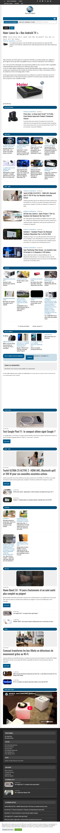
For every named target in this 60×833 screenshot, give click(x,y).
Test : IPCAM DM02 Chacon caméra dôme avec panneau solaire (50, 317)
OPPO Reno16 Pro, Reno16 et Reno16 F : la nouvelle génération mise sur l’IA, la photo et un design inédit (9, 175)
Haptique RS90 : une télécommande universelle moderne (50, 283)
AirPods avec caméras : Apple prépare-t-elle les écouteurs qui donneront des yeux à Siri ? (39, 214)
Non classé (53, 301)
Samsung (46, 145)
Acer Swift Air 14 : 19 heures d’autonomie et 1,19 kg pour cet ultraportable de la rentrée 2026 (24, 809)
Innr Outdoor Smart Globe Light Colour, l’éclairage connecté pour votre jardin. (37, 283)
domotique (6, 268)
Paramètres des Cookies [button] (8, 829)
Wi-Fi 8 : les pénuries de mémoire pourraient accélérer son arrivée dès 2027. (30, 682)
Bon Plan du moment (8, 107)
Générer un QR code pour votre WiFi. (14, 760)
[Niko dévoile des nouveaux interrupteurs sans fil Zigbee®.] (9, 296)
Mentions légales (9, 776)
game (46, 37)
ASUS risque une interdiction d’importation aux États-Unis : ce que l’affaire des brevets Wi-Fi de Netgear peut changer (35, 674)
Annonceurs (8, 774)
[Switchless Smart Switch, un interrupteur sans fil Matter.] (37, 296)
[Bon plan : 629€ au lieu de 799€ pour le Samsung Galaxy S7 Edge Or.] (23, 340)
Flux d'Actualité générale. (11, 745)
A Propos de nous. (9, 772)
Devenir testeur (9, 738)
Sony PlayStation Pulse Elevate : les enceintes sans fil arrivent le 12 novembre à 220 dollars (39, 251)
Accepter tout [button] (18, 829)
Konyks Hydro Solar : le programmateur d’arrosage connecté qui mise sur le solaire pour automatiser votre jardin (23, 526)
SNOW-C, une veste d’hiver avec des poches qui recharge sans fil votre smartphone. (9, 346)
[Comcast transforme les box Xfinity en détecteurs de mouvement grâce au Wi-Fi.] (30, 645)
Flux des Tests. (8, 748)
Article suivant (36, 326)
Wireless (17, 39)
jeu (53, 37)
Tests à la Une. (7, 410)
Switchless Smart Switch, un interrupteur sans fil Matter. (36, 303)
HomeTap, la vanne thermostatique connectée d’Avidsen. (9, 283)
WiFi (13, 39)
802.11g (15, 37)
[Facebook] (37, 1)
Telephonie (10, 146)
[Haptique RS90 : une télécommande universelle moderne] (50, 277)
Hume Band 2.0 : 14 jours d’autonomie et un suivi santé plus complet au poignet (29, 591)
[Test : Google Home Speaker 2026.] (8, 794)
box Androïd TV (40, 37)
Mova (9, 546)
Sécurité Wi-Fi (47, 311)
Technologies (6, 554)
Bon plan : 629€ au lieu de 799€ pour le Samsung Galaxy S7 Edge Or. (22, 349)
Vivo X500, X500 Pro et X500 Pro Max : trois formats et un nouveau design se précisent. (8, 151)
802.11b (10, 37)
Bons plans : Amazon (8, 3)
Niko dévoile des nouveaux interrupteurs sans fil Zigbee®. (9, 303)
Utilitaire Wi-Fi (48, 312)
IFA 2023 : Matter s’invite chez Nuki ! (22, 281)
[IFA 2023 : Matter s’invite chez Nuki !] (23, 277)
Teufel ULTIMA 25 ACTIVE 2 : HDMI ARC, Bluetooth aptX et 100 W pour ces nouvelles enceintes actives (39, 195)
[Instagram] (42, 1)
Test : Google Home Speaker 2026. (22, 792)
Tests (53, 311)
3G (45, 334)
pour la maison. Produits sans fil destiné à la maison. (22, 300)
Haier (50, 37)
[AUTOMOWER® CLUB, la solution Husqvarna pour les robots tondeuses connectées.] (23, 296)
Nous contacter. (9, 770)
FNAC (22, 3)
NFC (24, 344)
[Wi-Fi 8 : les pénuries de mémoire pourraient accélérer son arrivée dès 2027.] (7, 683)
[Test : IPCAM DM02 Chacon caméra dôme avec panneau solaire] (50, 296)
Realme (51, 169)
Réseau (5, 629)
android (25, 37)
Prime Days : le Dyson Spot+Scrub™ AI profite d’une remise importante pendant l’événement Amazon (38, 116)
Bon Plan (19, 341)
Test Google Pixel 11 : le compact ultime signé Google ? (29, 431)
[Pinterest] (50, 1)
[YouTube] (48, 1)
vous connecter (15, 368)
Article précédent (24, 326)
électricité (39, 279)
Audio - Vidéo (31, 37)
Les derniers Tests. (10, 780)
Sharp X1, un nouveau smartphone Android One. (36, 348)
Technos (20, 1)
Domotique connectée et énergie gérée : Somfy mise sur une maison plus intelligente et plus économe (9, 523)
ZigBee (32, 280)
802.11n (20, 37)
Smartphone (7, 134)
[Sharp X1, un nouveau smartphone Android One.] (37, 340)
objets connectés (48, 302)
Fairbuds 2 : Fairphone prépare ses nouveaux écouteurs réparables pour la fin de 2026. (37, 232)
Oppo (9, 169)
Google (24, 146)
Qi (31, 167)
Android (27, 343)
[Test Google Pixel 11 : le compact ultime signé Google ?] (30, 426)
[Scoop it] (56, 1)
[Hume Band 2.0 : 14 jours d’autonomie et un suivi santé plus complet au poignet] (30, 585)
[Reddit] (45, 1)
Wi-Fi (9, 39)
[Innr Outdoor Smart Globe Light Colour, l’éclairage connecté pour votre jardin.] (37, 277)
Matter (25, 279)
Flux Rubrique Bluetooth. (11, 750)
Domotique (12, 279)
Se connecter (8, 736)
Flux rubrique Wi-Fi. (10, 754)
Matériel (5, 546)
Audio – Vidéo (7, 186)
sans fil (5, 39)
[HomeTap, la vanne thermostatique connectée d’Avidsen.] (9, 277)
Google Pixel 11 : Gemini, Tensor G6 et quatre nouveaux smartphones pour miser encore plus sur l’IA (23, 152)
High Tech (46, 280)
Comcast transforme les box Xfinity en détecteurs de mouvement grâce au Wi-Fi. (28, 652)
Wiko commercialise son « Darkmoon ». (50, 337)
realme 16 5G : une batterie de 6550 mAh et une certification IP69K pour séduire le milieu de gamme (50, 176)
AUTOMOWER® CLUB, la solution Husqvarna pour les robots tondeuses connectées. (23, 308)
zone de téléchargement (11, 1)
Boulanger (17, 3)
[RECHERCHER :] (49, 22)
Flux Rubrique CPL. (9, 752)
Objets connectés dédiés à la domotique (50, 304)
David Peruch (12, 41)
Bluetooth (47, 279)
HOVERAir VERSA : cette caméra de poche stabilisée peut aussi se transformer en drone (33, 621)
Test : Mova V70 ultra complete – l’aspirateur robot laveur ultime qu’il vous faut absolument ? (8, 558)
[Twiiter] (40, 1)
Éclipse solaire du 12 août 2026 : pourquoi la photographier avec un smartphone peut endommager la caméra (36, 150)
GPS (24, 302)
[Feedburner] (53, 1)
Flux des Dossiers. (9, 746)
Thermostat (6, 279)
